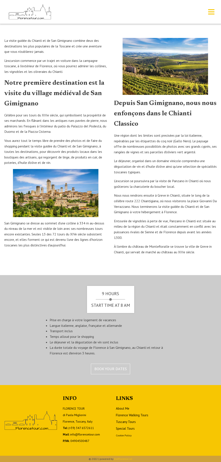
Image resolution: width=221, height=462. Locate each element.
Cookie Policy (124, 435)
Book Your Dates (110, 368)
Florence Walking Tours (132, 415)
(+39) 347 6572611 (81, 428)
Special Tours (125, 428)
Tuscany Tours (126, 422)
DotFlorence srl (123, 458)
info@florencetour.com (85, 434)
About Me (122, 408)
